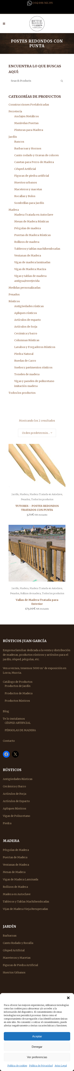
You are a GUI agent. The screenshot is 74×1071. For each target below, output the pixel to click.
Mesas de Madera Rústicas (31, 221)
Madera (14, 209)
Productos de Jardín (17, 686)
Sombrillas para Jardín (29, 203)
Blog (6, 711)
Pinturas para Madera (28, 130)
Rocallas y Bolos (24, 196)
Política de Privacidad (41, 1065)
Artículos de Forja (14, 793)
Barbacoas (10, 935)
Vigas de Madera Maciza (30, 269)
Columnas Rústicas (26, 340)
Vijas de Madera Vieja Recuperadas (25, 909)
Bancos (19, 141)
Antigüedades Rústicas (17, 779)
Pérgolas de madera (27, 228)
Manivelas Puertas (26, 123)
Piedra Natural (23, 354)
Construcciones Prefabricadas (29, 104)
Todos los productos (22, 393)
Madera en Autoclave (17, 894)
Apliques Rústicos (14, 808)
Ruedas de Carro (25, 360)
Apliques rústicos (25, 313)
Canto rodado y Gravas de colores (36, 155)
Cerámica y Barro (14, 786)
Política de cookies (17, 1065)
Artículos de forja (25, 326)
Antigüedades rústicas (29, 306)
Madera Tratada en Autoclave (33, 214)
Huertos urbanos (25, 182)
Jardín (13, 136)
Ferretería (15, 111)
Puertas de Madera (15, 857)
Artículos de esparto (27, 320)
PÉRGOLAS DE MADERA (20, 730)
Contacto (9, 740)
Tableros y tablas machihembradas (37, 248)
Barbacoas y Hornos (27, 148)
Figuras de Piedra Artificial (20, 965)
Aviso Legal (61, 1065)
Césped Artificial (25, 169)
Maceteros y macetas (28, 189)
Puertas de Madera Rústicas (32, 235)
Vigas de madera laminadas (32, 262)
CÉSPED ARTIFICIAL (18, 723)
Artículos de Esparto (16, 801)
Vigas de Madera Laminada (20, 879)
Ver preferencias (37, 1057)
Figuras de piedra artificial (31, 175)
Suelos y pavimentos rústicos (33, 367)
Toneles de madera (26, 374)
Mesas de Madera (14, 872)
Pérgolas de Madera (16, 850)
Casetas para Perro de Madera (34, 162)
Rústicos (14, 301)
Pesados (14, 294)
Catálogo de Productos (17, 681)
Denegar (37, 1046)
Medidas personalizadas (24, 287)
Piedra (7, 823)
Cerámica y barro (25, 333)
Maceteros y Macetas (17, 957)
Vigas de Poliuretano (16, 816)
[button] (68, 998)
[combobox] (37, 433)
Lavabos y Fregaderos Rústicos (34, 347)
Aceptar (37, 1036)
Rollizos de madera (26, 242)
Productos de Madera (18, 693)
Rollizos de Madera (15, 886)
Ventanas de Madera (27, 255)
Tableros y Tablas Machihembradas (26, 901)
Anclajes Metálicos (26, 116)
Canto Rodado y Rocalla (18, 943)
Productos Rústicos (17, 700)
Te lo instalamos (14, 718)
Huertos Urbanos (14, 972)
